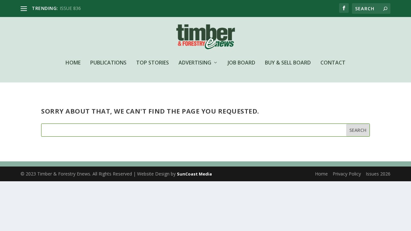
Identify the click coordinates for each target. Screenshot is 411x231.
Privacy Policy (347, 174)
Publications (108, 63)
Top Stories (152, 63)
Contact (332, 63)
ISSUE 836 (70, 8)
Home (73, 63)
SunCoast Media (194, 174)
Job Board (241, 63)
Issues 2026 (378, 174)
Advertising (195, 63)
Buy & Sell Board (288, 63)
